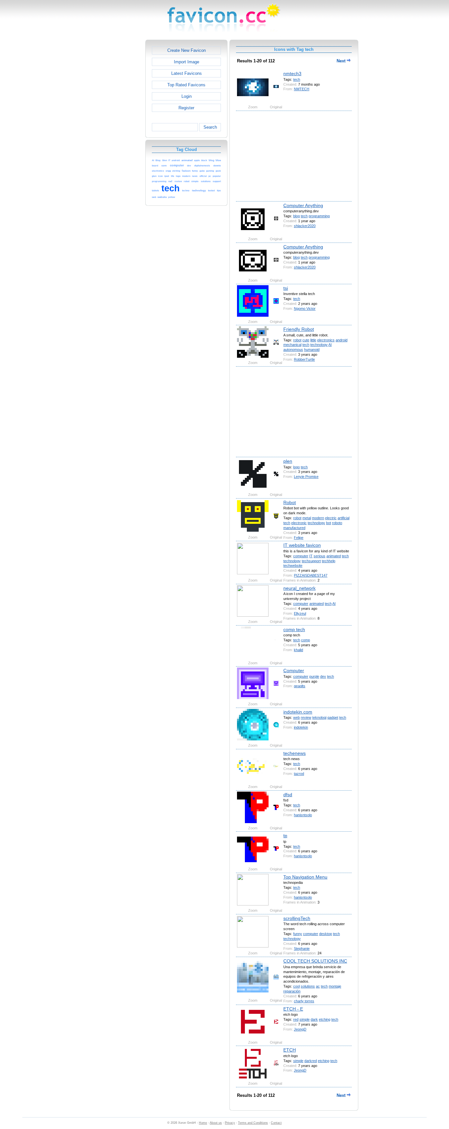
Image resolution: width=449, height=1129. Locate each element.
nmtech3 (292, 73)
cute (305, 340)
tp (285, 835)
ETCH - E (293, 1009)
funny (297, 934)
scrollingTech (296, 918)
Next (342, 60)
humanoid (311, 349)
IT (311, 556)
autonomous (293, 349)
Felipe (298, 538)
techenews (294, 753)
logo (296, 467)
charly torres (304, 1001)
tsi (285, 288)
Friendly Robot (298, 329)
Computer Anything (303, 205)
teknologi (319, 717)
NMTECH (301, 89)
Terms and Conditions (253, 1122)
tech (296, 79)
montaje (335, 986)
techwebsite (292, 565)
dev (323, 676)
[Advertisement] (117, 138)
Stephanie (302, 948)
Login (186, 96)
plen (287, 461)
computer (300, 556)
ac (318, 986)
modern (318, 518)
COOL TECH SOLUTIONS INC (315, 961)
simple (304, 1019)
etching (324, 1019)
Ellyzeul (300, 613)
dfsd (287, 794)
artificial (343, 518)
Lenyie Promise (306, 477)
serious (319, 556)
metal (306, 518)
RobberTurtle (304, 359)
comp (305, 640)
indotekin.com (297, 711)
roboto (337, 523)
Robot (289, 502)
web (296, 717)
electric (331, 518)
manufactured (294, 528)
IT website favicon (302, 545)
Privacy (230, 1122)
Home (203, 1122)
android (341, 340)
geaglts (299, 686)
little (313, 340)
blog (296, 216)
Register (186, 107)
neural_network (299, 588)
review (306, 717)
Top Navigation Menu (305, 877)
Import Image (186, 61)
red (295, 1019)
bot (328, 523)
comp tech (294, 629)
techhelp (328, 561)
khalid (298, 650)
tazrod (299, 774)
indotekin (301, 727)
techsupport (311, 561)
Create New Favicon (186, 50)
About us (216, 1122)
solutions (308, 986)
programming (319, 216)
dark (314, 1019)
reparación (291, 991)
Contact (276, 1122)
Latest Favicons (186, 73)
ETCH (289, 1050)
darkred (310, 1061)
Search (210, 127)
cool (296, 986)
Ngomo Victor (305, 308)
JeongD (300, 1029)
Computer (293, 670)
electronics (326, 340)
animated (333, 556)
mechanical (292, 345)
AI (330, 345)
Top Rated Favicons (186, 84)
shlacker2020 (305, 226)
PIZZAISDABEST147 (310, 575)
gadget (332, 717)
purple (314, 676)
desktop (325, 934)
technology (319, 345)
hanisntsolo (303, 815)
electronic (299, 523)
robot (297, 340)
